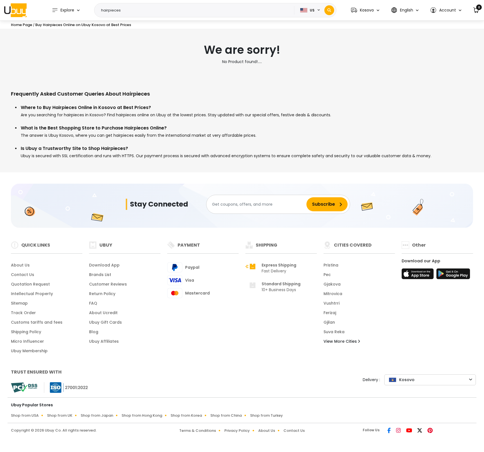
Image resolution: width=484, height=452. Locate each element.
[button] (365, 10)
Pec (327, 274)
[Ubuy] (15, 10)
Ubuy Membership (29, 351)
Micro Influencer (27, 341)
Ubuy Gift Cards (105, 322)
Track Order (23, 313)
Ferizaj (330, 313)
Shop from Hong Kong (142, 415)
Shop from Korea (186, 415)
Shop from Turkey (266, 415)
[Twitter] (420, 431)
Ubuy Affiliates (104, 341)
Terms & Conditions (197, 430)
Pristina (331, 265)
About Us (20, 265)
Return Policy (102, 293)
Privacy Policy (237, 430)
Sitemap (19, 303)
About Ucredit (103, 313)
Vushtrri (331, 303)
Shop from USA (25, 415)
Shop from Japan (97, 415)
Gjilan (329, 322)
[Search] (329, 10)
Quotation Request (30, 284)
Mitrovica (333, 293)
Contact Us (22, 274)
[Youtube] (409, 431)
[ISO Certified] (66, 387)
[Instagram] (399, 431)
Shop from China (226, 415)
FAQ (93, 303)
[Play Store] (453, 275)
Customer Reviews (108, 284)
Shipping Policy (26, 332)
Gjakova (332, 284)
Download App (104, 265)
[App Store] (418, 275)
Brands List (100, 274)
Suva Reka (334, 332)
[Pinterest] (430, 431)
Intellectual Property (32, 293)
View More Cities (341, 341)
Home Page (21, 24)
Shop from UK (59, 415)
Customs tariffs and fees (36, 322)
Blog (93, 332)
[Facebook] (389, 431)
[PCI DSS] (24, 388)
